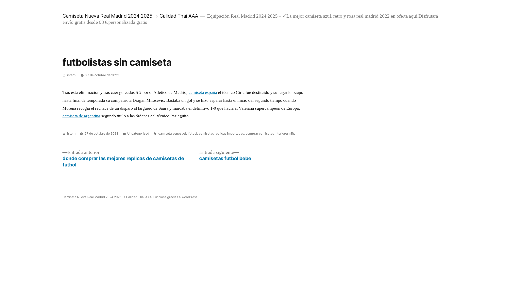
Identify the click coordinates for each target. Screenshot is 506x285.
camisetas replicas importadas (221, 133)
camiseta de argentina (81, 116)
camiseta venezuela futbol (177, 133)
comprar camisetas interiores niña (270, 133)
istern (71, 75)
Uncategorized (138, 133)
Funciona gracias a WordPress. (175, 197)
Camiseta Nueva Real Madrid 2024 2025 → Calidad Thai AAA (130, 16)
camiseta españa (203, 92)
